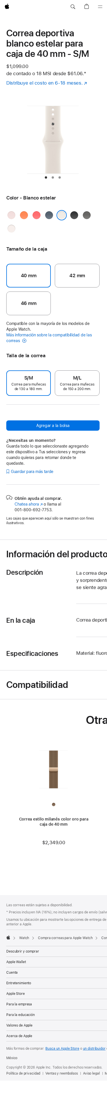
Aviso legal (91, 1073)
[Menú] (100, 7)
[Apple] (8, 937)
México (11, 1058)
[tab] (46, 177)
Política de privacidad (23, 1073)
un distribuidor (94, 1049)
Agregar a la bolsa (53, 425)
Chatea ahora (29, 504)
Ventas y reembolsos (61, 1073)
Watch (24, 938)
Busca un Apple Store (62, 1049)
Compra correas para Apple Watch (65, 938)
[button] (73, 7)
